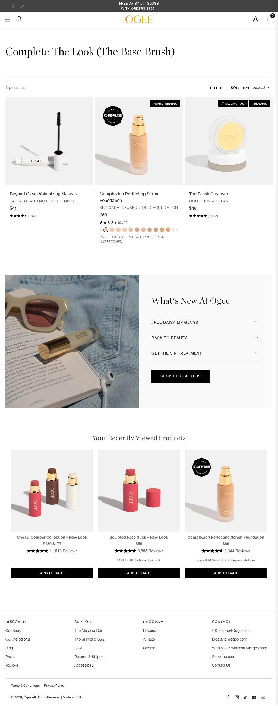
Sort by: (240, 88)
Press (10, 656)
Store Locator (223, 656)
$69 (226, 543)
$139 (47, 543)
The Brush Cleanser (208, 193)
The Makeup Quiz (88, 630)
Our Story (13, 630)
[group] (105, 229)
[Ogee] (139, 19)
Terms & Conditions (25, 686)
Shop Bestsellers (180, 376)
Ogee (27, 697)
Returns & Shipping (90, 656)
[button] (13, 6)
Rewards (150, 630)
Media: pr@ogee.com (229, 639)
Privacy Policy (54, 686)
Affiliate (149, 639)
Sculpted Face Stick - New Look (139, 537)
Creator (149, 647)
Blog (9, 647)
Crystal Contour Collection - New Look (52, 537)
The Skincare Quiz (89, 639)
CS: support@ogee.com (232, 630)
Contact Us (221, 665)
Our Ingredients (18, 639)
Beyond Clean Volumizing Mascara (44, 193)
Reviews (12, 665)
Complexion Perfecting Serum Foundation (130, 197)
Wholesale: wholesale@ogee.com (239, 647)
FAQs (78, 647)
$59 (139, 543)
